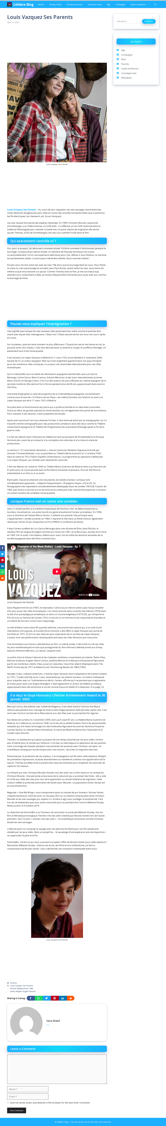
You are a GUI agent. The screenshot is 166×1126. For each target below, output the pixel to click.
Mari (123, 59)
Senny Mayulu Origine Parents (23, 991)
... (48, 1023)
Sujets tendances (138, 4)
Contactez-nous (95, 4)
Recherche (149, 21)
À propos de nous (74, 4)
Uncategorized (128, 73)
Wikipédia (126, 77)
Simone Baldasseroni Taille (21, 988)
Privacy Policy (55, 4)
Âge (108, 4)
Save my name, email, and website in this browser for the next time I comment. (50, 1102)
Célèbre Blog (23, 4)
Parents (13, 983)
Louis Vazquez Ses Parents (21, 209)
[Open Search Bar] (155, 4)
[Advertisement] (57, 43)
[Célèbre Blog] (9, 4)
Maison (41, 4)
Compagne (120, 4)
